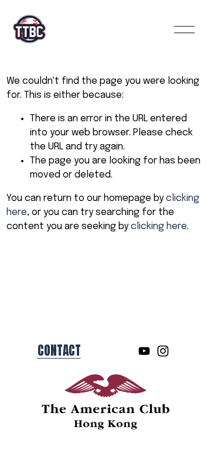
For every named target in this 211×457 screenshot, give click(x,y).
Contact (59, 350)
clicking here (159, 226)
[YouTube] (144, 351)
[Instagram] (163, 351)
